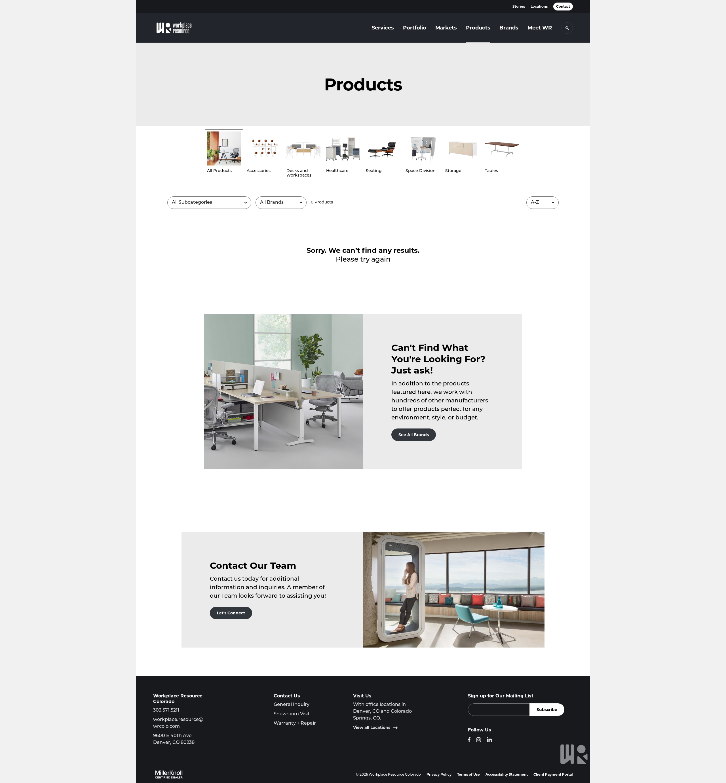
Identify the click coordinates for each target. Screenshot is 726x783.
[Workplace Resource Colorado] (181, 28)
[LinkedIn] (489, 739)
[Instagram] (478, 739)
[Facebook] (469, 739)
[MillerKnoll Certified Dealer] (169, 774)
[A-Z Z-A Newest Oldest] (542, 202)
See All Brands (413, 434)
